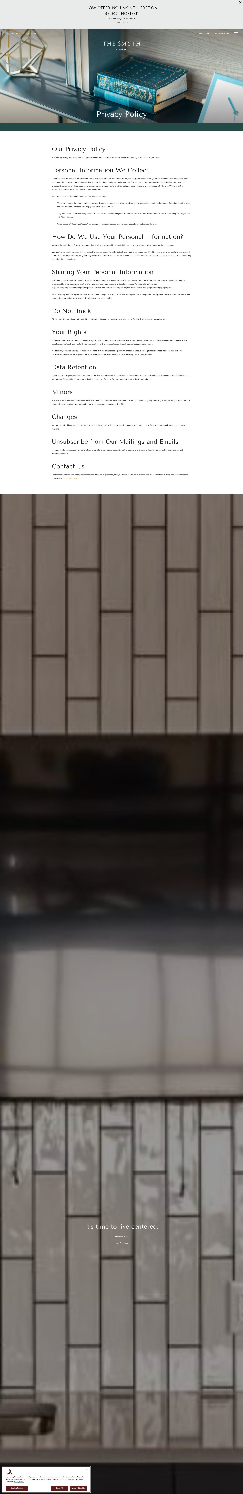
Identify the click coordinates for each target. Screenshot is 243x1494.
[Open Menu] (236, 33)
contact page (71, 478)
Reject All (59, 1488)
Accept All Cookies (78, 1488)
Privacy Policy (19, 1482)
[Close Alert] (240, 3)
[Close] (86, 1469)
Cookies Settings (17, 1488)
